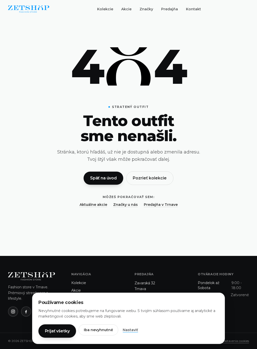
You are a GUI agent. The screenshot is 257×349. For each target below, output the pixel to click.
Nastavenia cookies (235, 341)
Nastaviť (130, 330)
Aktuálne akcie (93, 204)
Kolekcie (105, 9)
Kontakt (193, 9)
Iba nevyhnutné (98, 330)
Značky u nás (125, 204)
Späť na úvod (103, 178)
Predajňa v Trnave (161, 204)
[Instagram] (13, 311)
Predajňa (169, 9)
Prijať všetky (57, 331)
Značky (146, 9)
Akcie (126, 9)
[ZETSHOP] (28, 9)
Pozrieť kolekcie (150, 178)
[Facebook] (26, 311)
